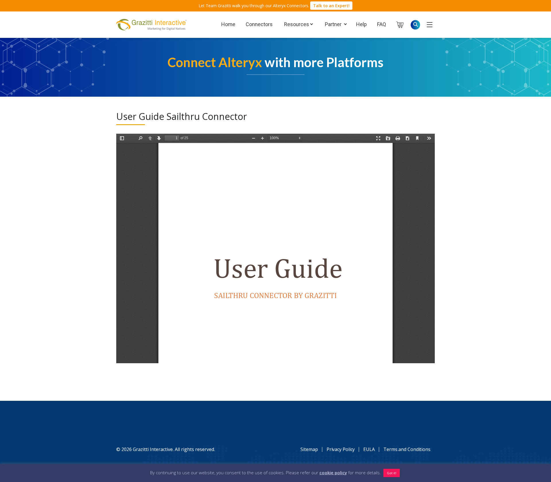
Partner (333, 24)
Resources (296, 24)
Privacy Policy (341, 449)
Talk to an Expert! (331, 5)
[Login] (429, 24)
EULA (369, 449)
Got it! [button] (391, 473)
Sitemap (309, 449)
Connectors (259, 24)
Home (228, 24)
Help (361, 24)
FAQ (381, 24)
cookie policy (333, 472)
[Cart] (403, 24)
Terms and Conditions (406, 449)
